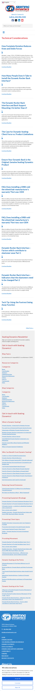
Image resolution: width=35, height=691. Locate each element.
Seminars (4, 372)
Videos (4, 377)
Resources (5, 655)
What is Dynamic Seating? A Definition (12, 446)
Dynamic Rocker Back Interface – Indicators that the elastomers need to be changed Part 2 (17, 277)
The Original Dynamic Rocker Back (13, 642)
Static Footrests (7, 646)
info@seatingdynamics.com (9, 632)
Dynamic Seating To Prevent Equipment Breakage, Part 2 (17, 503)
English (6, 2)
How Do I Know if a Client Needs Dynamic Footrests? (16, 473)
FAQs (3, 382)
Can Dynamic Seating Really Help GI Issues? (13, 466)
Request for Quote (8, 658)
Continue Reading (6, 67)
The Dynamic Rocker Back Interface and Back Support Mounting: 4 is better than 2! (14, 105)
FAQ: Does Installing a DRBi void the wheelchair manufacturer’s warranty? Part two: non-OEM (16, 220)
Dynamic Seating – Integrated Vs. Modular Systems (16, 425)
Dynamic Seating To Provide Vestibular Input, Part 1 (16, 542)
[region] (17, 678)
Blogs (3, 369)
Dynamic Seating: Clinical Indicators (12, 458)
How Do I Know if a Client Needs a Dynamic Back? (15, 471)
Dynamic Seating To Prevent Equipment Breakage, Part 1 (17, 501)
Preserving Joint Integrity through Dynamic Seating (16, 527)
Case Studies (5, 371)
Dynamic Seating (7, 639)
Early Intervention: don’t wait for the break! (14, 479)
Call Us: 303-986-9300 (17, 17)
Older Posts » (29, 328)
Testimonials (5, 381)
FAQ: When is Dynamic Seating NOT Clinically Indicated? (17, 460)
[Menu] (4, 32)
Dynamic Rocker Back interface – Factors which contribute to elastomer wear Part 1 (16, 250)
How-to (4, 379)
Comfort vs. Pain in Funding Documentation (14, 455)
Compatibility (6, 651)
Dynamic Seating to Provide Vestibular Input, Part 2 (16, 544)
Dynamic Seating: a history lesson (11, 436)
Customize (17, 683)
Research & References (8, 376)
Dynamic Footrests (8, 644)
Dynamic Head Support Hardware (12, 649)
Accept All (17, 678)
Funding (4, 653)
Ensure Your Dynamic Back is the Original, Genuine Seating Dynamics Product (17, 162)
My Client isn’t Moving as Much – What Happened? (15, 492)
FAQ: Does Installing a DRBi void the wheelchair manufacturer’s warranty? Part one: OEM (16, 189)
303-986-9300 (7, 629)
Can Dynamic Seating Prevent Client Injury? (13, 529)
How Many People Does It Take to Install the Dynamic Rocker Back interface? (17, 78)
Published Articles (7, 374)
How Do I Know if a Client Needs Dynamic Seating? (15, 468)
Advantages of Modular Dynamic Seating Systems (15, 430)
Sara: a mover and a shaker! (9, 510)
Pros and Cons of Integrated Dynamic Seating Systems (17, 428)
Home (3, 637)
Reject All (17, 687)
